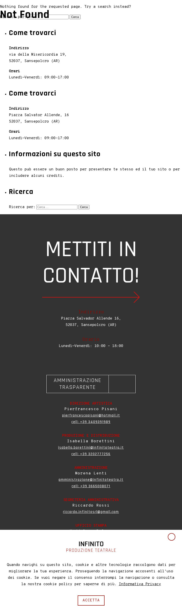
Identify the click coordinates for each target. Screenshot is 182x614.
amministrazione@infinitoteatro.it (91, 479)
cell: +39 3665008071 (91, 486)
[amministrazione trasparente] (91, 384)
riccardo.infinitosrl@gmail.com (91, 511)
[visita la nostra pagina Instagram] (92, 361)
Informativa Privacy (140, 584)
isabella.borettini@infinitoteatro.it (91, 447)
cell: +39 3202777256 (91, 454)
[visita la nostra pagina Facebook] (89, 361)
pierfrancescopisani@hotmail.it (91, 415)
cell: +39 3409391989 (91, 421)
